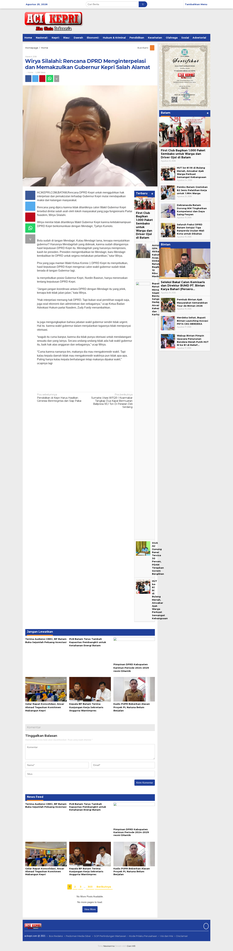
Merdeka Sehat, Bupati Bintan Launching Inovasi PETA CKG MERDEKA (192, 320)
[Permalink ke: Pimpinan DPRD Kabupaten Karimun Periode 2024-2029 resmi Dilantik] (134, 649)
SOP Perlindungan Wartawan (110, 936)
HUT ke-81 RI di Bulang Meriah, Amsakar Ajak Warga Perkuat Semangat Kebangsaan (160, 600)
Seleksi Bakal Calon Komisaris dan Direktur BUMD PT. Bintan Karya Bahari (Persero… (183, 286)
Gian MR (131, 946)
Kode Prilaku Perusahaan (143, 936)
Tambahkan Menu (196, 4)
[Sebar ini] (28, 78)
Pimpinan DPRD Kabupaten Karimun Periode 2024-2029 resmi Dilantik (131, 667)
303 (90, 886)
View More (90, 909)
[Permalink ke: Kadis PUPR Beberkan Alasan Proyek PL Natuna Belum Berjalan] (134, 689)
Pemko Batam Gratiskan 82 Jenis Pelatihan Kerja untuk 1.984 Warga (192, 190)
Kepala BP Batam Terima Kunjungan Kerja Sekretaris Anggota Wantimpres (86, 707)
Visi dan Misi (166, 936)
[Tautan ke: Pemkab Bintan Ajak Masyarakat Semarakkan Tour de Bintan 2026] (168, 304)
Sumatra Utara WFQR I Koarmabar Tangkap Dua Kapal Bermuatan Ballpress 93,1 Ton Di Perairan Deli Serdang (112, 401)
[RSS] (152, 47)
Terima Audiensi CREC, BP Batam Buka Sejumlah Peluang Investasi (46, 805)
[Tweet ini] (35, 78)
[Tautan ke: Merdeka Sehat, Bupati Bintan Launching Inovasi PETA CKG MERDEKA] (168, 322)
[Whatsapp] (49, 78)
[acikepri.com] (53, 20)
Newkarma (108, 946)
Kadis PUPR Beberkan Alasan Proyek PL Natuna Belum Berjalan (131, 707)
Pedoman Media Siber (78, 936)
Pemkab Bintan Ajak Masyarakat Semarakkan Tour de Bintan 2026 (192, 302)
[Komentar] (56, 78)
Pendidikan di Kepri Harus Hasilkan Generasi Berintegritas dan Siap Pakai (59, 397)
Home (30, 72)
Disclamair (182, 936)
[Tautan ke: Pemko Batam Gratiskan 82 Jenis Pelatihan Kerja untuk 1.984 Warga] (168, 192)
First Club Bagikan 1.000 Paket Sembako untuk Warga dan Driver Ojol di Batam (144, 225)
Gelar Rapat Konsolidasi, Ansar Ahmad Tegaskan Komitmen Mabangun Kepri (44, 707)
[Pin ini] (42, 78)
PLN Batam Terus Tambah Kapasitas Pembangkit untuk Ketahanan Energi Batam (87, 642)
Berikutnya (104, 886)
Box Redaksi (56, 936)
